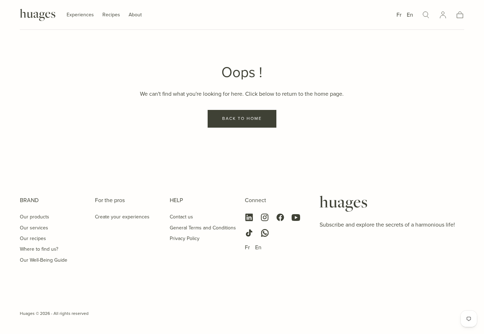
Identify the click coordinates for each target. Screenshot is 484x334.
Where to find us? (39, 249)
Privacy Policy (184, 238)
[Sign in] (443, 15)
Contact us (181, 217)
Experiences (80, 15)
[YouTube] (296, 217)
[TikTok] (249, 233)
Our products (34, 217)
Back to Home (242, 118)
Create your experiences (122, 217)
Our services (34, 228)
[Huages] (343, 204)
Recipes (111, 15)
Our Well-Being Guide (43, 260)
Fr (398, 15)
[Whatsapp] (264, 233)
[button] (426, 15)
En (410, 15)
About (135, 15)
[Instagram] (264, 217)
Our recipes (33, 238)
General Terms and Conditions (203, 228)
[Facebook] (280, 217)
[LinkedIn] (249, 217)
